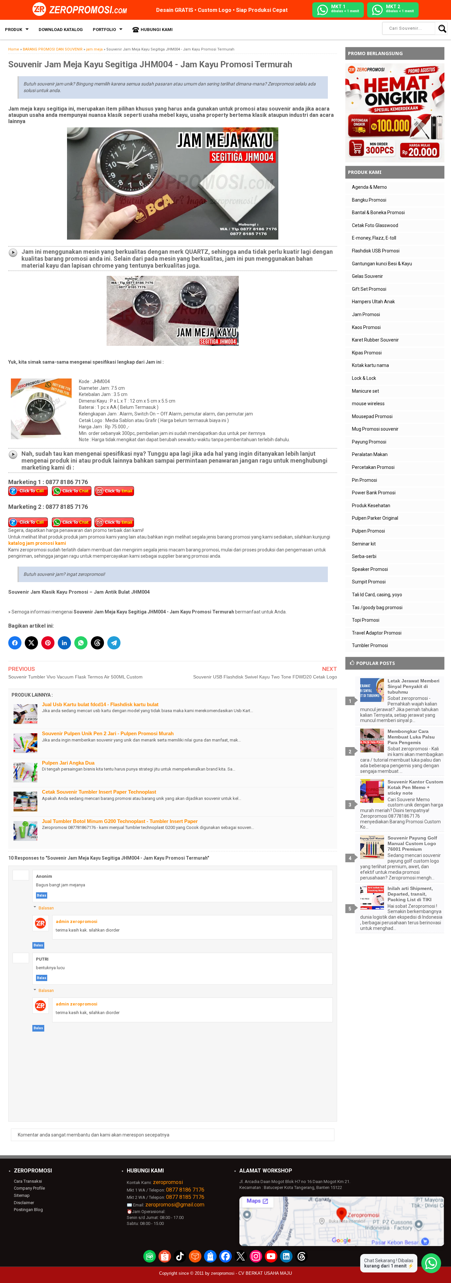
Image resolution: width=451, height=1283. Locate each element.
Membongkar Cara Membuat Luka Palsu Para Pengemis (411, 737)
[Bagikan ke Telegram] (114, 642)
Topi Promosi (365, 620)
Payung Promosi (369, 441)
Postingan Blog (28, 1209)
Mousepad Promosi (372, 416)
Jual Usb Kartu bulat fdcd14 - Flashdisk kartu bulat (100, 704)
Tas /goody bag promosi (377, 607)
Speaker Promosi (370, 569)
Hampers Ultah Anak (373, 301)
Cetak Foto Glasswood (375, 225)
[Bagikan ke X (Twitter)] (31, 642)
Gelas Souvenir (367, 276)
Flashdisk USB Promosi (375, 250)
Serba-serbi (364, 556)
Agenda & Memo (369, 187)
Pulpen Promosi (368, 531)
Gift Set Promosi (369, 289)
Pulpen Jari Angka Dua (68, 763)
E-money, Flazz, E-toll (374, 238)
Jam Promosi (366, 314)
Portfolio (104, 29)
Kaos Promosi (366, 327)
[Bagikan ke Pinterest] (47, 642)
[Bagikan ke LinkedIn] (64, 642)
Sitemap (22, 1195)
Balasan (46, 907)
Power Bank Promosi (374, 492)
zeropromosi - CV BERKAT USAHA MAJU (251, 1273)
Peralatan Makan (370, 454)
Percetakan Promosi (373, 467)
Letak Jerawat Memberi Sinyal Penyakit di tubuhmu (413, 686)
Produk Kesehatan (371, 505)
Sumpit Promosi (369, 581)
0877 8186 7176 (185, 1190)
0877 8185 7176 (185, 1197)
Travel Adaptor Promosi (376, 633)
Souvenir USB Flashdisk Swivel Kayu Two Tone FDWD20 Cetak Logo (265, 676)
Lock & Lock (364, 378)
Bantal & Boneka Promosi (378, 212)
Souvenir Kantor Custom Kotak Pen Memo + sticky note (415, 787)
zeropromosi (168, 1182)
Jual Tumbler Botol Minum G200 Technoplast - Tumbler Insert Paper (120, 821)
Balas (41, 895)
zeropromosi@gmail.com (174, 1204)
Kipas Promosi (367, 352)
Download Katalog (61, 29)
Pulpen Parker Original (375, 518)
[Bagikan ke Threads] (97, 642)
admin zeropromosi (76, 921)
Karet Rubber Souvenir (375, 340)
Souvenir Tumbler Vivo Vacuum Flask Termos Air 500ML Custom (75, 676)
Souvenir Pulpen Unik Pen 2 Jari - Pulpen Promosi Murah (108, 733)
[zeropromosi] (81, 9)
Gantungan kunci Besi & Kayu (382, 263)
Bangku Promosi (369, 200)
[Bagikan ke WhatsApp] (80, 642)
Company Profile (29, 1188)
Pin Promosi (364, 480)
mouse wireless (368, 403)
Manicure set (365, 391)
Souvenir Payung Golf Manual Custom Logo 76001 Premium (412, 843)
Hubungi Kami (157, 29)
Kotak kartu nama (370, 365)
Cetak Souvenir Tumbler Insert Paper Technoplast (99, 792)
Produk (13, 29)
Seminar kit (364, 543)
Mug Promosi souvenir (375, 429)
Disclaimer (24, 1202)
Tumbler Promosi (370, 645)
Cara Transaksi (28, 1181)
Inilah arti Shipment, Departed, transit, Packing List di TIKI (410, 894)
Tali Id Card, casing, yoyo (377, 594)
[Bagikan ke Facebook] (14, 642)
